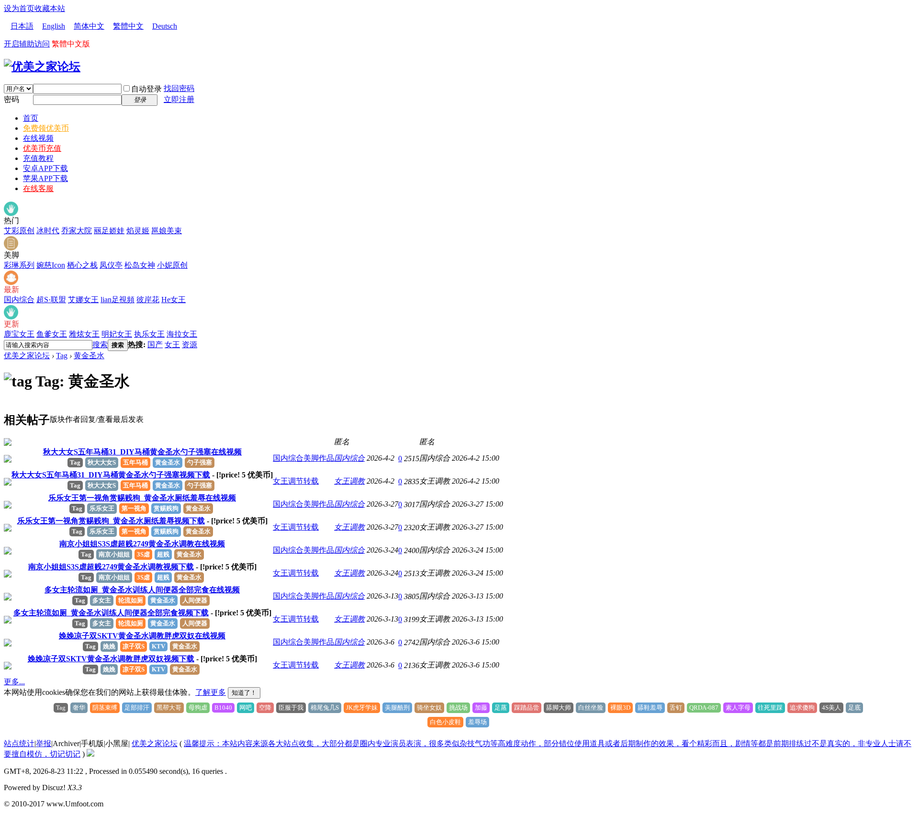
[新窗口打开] (7, 443)
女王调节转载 (296, 481)
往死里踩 (770, 707)
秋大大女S (102, 462)
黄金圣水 (89, 355)
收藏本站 (49, 8)
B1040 (223, 707)
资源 (189, 344)
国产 (155, 344)
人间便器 (194, 600)
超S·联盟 (51, 299)
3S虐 (143, 554)
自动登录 (146, 89)
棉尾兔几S (325, 707)
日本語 (22, 26)
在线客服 (38, 188)
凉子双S (134, 646)
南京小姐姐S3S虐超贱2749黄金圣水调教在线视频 (142, 544)
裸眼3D (620, 707)
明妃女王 (116, 334)
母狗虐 (198, 707)
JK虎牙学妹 (362, 707)
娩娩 (109, 646)
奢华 (79, 707)
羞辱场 (477, 721)
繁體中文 (128, 26)
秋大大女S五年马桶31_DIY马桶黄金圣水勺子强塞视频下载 (110, 475)
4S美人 (831, 707)
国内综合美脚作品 (303, 458)
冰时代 (47, 231)
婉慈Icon (50, 265)
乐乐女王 (102, 508)
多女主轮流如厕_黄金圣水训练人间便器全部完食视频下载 (111, 613)
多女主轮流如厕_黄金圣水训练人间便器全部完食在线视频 (142, 590)
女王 (172, 344)
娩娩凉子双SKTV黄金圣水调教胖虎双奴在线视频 (142, 636)
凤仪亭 (111, 265)
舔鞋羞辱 (650, 707)
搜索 (100, 344)
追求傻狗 (802, 707)
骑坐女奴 (429, 707)
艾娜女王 (83, 299)
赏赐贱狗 (166, 508)
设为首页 (19, 8)
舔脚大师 (558, 707)
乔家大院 (76, 231)
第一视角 (134, 508)
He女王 (173, 299)
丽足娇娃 (109, 231)
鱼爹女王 (51, 334)
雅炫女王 (84, 334)
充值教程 (38, 158)
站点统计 (19, 743)
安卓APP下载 (45, 168)
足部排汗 (136, 707)
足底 (854, 707)
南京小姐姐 (114, 554)
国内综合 (19, 299)
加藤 (481, 707)
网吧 (245, 707)
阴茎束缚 (104, 707)
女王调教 (349, 481)
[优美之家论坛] (42, 66)
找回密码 (179, 88)
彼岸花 (147, 299)
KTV (158, 646)
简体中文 (89, 26)
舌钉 (676, 707)
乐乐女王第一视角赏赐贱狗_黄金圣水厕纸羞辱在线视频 (142, 498)
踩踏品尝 (526, 707)
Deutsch (164, 26)
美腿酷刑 (397, 707)
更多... (14, 682)
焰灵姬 (137, 231)
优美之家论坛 (27, 355)
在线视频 (38, 138)
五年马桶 (135, 462)
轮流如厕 (130, 600)
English (53, 26)
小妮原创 (172, 265)
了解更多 (210, 692)
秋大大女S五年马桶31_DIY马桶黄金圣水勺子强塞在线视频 (142, 452)
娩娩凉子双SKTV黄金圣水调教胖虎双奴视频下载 (111, 659)
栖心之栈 (82, 265)
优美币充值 (42, 148)
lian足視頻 (117, 299)
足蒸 (500, 707)
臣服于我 (291, 707)
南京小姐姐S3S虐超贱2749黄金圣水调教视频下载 (111, 567)
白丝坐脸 (590, 707)
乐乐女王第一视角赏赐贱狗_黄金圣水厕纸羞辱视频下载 (111, 521)
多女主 (101, 600)
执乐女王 (149, 334)
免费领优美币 (46, 128)
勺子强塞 (199, 462)
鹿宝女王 (19, 334)
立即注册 (179, 99)
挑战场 (458, 707)
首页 (30, 118)
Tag (61, 355)
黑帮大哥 (169, 707)
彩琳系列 (19, 265)
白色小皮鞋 (445, 721)
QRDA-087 (703, 707)
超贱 (163, 554)
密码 (11, 99)
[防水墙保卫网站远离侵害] (90, 754)
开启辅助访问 (27, 44)
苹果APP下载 (45, 178)
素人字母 (738, 707)
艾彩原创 (19, 231)
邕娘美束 (166, 231)
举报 (43, 743)
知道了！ (244, 692)
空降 (265, 707)
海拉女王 (182, 334)
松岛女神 (139, 265)
